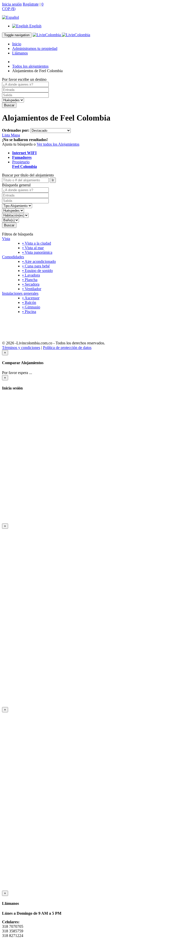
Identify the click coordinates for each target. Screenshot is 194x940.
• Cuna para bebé (36, 266)
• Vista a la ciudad (36, 243)
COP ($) (8, 9)
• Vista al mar (33, 248)
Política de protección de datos (67, 347)
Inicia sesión (12, 4)
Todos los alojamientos (30, 66)
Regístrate (31, 4)
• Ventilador (31, 289)
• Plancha (29, 280)
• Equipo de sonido (37, 270)
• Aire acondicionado (39, 261)
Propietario (24, 164)
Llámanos (20, 53)
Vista (6, 239)
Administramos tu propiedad (34, 48)
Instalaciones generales (20, 293)
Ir (53, 180)
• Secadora (30, 284)
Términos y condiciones (21, 347)
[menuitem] (26, 26)
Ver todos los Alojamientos (58, 144)
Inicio (16, 44)
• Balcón (29, 302)
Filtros (97, 320)
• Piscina (29, 311)
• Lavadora (31, 275)
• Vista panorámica (37, 252)
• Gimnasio (31, 307)
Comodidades (13, 257)
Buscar (9, 105)
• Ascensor (30, 298)
